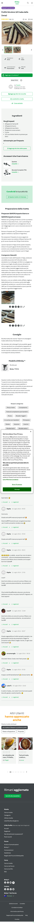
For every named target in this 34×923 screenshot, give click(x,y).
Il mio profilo (16, 825)
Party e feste (11, 407)
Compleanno (23, 407)
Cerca (6, 860)
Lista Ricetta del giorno (11, 821)
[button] (2, 3)
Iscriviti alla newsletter (13, 796)
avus (22, 760)
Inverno (26, 424)
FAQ (26, 915)
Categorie (7, 815)
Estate (8, 424)
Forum (6, 841)
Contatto (22, 903)
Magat (7, 760)
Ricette (6, 809)
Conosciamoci (8, 850)
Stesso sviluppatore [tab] (9, 731)
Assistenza (7, 853)
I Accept (17, 489)
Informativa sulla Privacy (17, 911)
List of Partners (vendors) (10, 479)
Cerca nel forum (9, 866)
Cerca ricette (8, 812)
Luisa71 (9, 686)
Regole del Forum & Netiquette (14, 855)
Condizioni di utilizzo (17, 907)
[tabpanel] (17, 755)
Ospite (18, 85)
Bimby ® (6, 847)
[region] (17, 461)
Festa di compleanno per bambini (17, 412)
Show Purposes (17, 484)
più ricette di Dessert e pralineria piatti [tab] (15, 727)
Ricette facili (11, 428)
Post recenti (8, 837)
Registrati (7, 831)
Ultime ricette (8, 818)
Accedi (6, 828)
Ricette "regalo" (21, 416)
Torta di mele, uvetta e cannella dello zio (24, 756)
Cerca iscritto (8, 869)
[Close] (31, 431)
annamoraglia (11, 653)
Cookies (17, 919)
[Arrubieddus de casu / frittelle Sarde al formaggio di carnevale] (8, 743)
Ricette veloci (23, 428)
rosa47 (9, 611)
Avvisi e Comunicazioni (11, 844)
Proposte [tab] (21, 731)
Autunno (16, 424)
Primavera (26, 420)
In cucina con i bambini (11, 420)
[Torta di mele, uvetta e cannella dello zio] (25, 743)
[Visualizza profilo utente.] (11, 87)
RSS (5, 872)
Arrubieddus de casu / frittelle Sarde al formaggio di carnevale (8, 756)
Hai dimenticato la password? (13, 834)
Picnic (10, 416)
